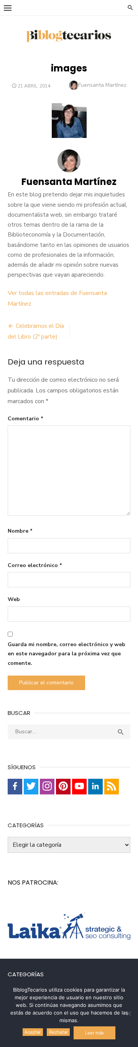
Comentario (25, 418)
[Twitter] (31, 786)
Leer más (94, 1033)
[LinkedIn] (95, 786)
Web (14, 599)
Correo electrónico (35, 565)
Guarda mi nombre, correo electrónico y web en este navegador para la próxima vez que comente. (66, 654)
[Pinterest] (63, 786)
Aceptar (33, 1032)
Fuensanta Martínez (102, 85)
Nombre (20, 531)
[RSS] (111, 786)
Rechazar (58, 1032)
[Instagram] (47, 786)
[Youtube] (79, 786)
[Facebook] (15, 786)
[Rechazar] (128, 1013)
